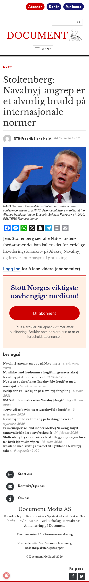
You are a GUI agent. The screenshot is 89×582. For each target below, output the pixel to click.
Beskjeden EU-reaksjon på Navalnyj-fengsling (36, 391)
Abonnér (35, 7)
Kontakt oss (71, 521)
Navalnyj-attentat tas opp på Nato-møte (31, 363)
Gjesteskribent (57, 516)
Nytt (7, 67)
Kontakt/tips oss (31, 486)
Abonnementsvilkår (29, 534)
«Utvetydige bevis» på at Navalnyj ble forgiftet (36, 410)
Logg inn (11, 269)
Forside (9, 516)
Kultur (33, 521)
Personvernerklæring (58, 534)
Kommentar (35, 516)
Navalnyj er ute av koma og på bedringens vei (36, 419)
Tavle (22, 521)
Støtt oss (25, 474)
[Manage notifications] (6, 575)
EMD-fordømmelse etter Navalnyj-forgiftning (37, 400)
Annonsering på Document (44, 526)
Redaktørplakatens (37, 547)
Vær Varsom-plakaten (53, 543)
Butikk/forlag (51, 521)
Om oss (23, 498)
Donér (54, 7)
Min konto (73, 7)
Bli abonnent (44, 313)
